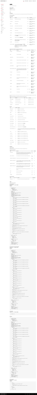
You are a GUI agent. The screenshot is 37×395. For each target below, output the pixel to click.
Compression (2, 15)
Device (1, 26)
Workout (2, 30)
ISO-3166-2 (17, 35)
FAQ (1, 6)
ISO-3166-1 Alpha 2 (21, 37)
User (1, 23)
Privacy (1, 22)
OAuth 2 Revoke (2, 21)
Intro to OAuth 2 (2, 11)
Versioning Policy (2, 14)
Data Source (2, 25)
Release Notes (2, 7)
